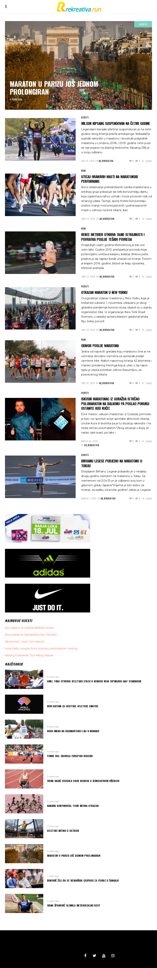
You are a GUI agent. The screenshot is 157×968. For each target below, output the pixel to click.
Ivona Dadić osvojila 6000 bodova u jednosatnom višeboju (41, 648)
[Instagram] (113, 956)
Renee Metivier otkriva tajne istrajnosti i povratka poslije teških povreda (112, 237)
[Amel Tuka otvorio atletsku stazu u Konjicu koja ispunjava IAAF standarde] (24, 679)
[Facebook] (85, 956)
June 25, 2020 (88, 276)
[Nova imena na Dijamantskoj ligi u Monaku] (24, 729)
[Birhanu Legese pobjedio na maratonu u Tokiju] (40, 477)
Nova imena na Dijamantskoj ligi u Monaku (31, 634)
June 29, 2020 (88, 218)
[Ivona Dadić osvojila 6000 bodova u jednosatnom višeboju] (24, 778)
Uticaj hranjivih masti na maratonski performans (109, 179)
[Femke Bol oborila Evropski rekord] (24, 754)
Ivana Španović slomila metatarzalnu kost (73, 905)
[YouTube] (103, 956)
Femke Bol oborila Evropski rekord (70, 756)
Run (83, 170)
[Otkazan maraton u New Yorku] (40, 308)
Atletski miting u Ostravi (63, 831)
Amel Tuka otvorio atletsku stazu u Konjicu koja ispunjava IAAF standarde (94, 681)
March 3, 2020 (88, 498)
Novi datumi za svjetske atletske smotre (29, 627)
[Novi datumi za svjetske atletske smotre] (24, 704)
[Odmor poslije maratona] (40, 361)
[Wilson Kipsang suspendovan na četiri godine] (40, 139)
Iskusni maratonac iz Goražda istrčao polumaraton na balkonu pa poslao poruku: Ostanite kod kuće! (115, 403)
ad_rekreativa (106, 160)
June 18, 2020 (88, 383)
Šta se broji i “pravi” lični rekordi (24, 641)
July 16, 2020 (87, 160)
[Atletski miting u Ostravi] (24, 828)
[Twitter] (94, 956)
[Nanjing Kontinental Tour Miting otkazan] (24, 803)
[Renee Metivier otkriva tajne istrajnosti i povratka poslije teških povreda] (40, 252)
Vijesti (143, 24)
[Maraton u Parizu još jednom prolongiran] (78, 65)
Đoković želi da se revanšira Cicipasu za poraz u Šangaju (83, 880)
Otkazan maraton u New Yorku (104, 292)
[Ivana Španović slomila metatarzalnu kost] (24, 903)
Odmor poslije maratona (100, 345)
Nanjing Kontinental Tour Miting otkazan (29, 655)
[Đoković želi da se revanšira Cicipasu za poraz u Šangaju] (24, 878)
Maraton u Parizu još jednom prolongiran (54, 88)
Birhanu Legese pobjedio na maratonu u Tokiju (111, 463)
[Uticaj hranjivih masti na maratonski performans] (40, 195)
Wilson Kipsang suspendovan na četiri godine (115, 123)
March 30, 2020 (89, 441)
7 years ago (53, 876)
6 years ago (16, 99)
